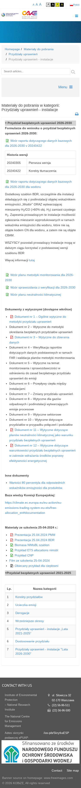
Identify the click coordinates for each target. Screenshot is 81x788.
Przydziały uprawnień (23, 54)
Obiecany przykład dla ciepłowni (36, 565)
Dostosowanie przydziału (32, 641)
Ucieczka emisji (25, 605)
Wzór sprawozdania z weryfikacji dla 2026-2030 (42, 287)
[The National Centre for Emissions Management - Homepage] (10, 15)
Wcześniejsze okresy (29, 621)
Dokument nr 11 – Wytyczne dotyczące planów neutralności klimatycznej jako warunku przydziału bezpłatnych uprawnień (41, 435)
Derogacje (22, 613)
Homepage (12, 49)
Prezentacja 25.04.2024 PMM (35, 535)
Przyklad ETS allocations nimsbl (36, 550)
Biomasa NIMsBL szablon (32, 545)
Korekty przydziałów (29, 597)
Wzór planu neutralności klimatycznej (35, 294)
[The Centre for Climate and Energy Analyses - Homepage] (29, 15)
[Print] (76, 114)
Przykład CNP (24, 555)
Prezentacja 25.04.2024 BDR (34, 540)
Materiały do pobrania (39, 49)
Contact (57, 770)
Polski (76, 4)
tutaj (32, 260)
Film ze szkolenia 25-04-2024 (29, 560)
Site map (73, 770)
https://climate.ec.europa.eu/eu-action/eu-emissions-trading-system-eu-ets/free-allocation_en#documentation (33, 508)
